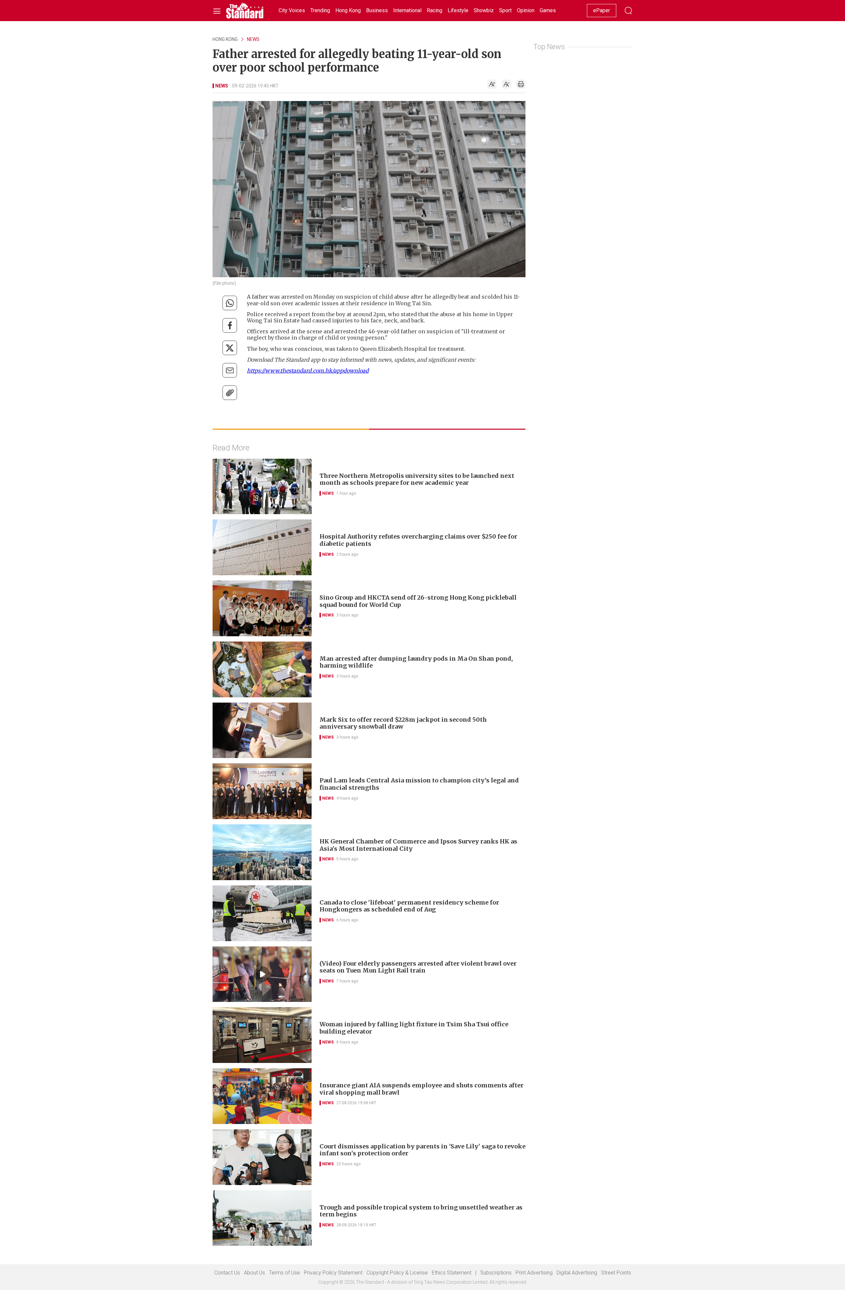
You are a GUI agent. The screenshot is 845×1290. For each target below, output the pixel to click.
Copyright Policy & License (397, 1273)
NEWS (253, 39)
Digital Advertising (577, 1273)
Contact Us (227, 1273)
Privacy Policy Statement (333, 1273)
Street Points (616, 1273)
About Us (254, 1273)
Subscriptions (496, 1273)
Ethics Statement (451, 1273)
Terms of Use (284, 1273)
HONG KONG (225, 39)
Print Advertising (534, 1273)
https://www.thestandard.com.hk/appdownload (308, 370)
